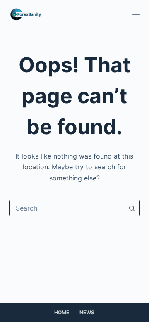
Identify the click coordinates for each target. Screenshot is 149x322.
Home (61, 312)
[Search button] (131, 208)
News (86, 312)
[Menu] (136, 14)
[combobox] (67, 208)
